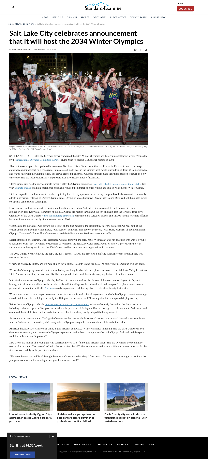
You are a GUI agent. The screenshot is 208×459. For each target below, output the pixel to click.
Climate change (23, 187)
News (45, 17)
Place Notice (118, 17)
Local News (28, 23)
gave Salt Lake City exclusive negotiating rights (117, 184)
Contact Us (61, 444)
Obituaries (99, 17)
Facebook (122, 444)
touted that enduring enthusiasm (58, 215)
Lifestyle (57, 17)
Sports (85, 17)
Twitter (138, 444)
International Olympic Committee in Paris (37, 159)
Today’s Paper (138, 17)
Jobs (151, 444)
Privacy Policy (82, 444)
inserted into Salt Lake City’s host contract (67, 304)
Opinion (72, 17)
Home (10, 23)
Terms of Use (104, 444)
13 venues (48, 288)
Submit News (158, 17)
